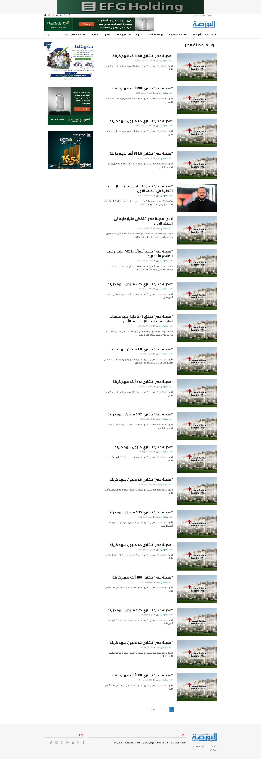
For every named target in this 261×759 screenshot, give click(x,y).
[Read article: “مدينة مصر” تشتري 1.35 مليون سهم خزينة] (197, 524)
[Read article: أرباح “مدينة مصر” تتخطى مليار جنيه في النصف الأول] (197, 230)
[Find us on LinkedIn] (61, 15)
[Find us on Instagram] (49, 15)
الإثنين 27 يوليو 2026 (146, 353)
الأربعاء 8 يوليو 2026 (146, 549)
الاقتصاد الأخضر (78, 35)
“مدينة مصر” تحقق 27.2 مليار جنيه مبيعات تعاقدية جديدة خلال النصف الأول (141, 318)
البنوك (139, 35)
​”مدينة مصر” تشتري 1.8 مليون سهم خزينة (141, 349)
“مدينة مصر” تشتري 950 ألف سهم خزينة (142, 577)
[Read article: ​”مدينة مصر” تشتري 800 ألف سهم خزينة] (197, 67)
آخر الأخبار (196, 35)
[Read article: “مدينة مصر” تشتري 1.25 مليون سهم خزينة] (197, 622)
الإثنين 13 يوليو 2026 (146, 484)
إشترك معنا (162, 743)
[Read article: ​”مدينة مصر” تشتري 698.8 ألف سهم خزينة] (197, 165)
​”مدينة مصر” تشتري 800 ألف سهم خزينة (142, 56)
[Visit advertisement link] (130, 7)
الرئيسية (211, 35)
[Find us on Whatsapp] (53, 15)
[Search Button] (46, 34)
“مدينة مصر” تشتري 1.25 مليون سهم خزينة (140, 610)
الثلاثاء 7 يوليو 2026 (146, 582)
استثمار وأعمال (123, 35)
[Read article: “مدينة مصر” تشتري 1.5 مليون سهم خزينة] (197, 491)
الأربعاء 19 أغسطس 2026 (144, 60)
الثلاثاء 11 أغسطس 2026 (144, 125)
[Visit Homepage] (204, 24)
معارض (94, 35)
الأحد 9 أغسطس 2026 (145, 158)
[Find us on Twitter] (65, 15)
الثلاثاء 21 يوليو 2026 (146, 386)
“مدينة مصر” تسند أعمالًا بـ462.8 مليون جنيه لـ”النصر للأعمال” (139, 253)
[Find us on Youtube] (57, 15)
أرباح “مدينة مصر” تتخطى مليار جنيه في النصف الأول (143, 221)
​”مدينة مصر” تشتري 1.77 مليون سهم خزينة (140, 414)
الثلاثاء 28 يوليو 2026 (146, 288)
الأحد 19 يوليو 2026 (146, 419)
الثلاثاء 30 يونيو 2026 (146, 679)
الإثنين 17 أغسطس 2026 (144, 93)
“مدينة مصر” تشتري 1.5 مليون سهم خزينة (141, 479)
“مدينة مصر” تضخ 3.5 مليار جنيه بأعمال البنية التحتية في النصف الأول (139, 188)
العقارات (107, 35)
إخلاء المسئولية (132, 743)
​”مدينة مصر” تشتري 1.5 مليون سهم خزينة (141, 121)
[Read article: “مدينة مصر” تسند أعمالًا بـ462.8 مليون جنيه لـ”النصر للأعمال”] (197, 263)
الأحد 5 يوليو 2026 (146, 647)
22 (154, 709)
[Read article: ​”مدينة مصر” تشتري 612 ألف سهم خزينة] (197, 393)
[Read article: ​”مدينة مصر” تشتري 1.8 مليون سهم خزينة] (197, 361)
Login (76, 15)
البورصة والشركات (155, 35)
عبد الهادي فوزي (162, 60)
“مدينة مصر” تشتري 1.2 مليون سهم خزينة (141, 642)
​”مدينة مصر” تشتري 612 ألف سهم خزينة (142, 381)
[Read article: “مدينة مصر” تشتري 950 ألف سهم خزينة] (197, 589)
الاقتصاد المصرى (179, 35)
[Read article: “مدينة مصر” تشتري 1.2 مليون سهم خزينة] (197, 654)
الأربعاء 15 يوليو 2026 (145, 451)
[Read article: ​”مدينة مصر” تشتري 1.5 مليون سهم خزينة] (197, 133)
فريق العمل (148, 743)
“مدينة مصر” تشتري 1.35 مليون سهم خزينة (140, 512)
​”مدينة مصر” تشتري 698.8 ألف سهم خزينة (141, 153)
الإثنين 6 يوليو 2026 (146, 614)
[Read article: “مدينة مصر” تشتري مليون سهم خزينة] (197, 459)
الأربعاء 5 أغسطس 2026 (144, 260)
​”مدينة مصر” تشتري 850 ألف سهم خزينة (142, 88)
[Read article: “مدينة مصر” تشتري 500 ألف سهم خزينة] (197, 687)
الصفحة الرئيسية (178, 743)
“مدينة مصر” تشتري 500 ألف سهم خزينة (142, 675)
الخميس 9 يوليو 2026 (146, 516)
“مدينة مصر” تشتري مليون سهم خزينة (143, 447)
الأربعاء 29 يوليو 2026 (145, 325)
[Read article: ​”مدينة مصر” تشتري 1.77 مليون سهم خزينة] (197, 426)
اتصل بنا (118, 743)
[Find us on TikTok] (45, 15)
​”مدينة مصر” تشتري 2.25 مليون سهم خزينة (140, 284)
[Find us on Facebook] (69, 15)
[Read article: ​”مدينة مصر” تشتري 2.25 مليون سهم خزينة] (197, 296)
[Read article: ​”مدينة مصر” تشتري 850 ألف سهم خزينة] (197, 100)
